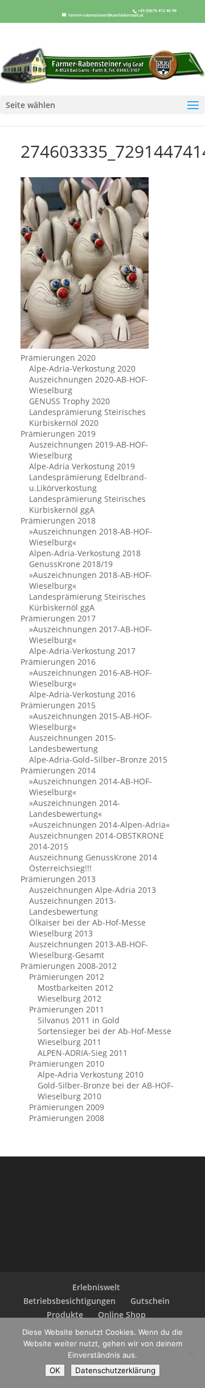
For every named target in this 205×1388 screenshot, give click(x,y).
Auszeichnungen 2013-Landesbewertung (72, 906)
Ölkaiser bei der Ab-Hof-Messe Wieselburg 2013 (87, 928)
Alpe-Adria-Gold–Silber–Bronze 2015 (98, 759)
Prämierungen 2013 (58, 879)
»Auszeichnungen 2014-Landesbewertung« (74, 808)
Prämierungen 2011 (66, 1009)
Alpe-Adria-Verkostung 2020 (82, 368)
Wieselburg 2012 (69, 998)
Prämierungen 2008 (66, 1117)
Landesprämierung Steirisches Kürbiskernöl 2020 (87, 417)
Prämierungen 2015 (58, 705)
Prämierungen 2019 (58, 433)
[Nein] (190, 1353)
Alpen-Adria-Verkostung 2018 (85, 553)
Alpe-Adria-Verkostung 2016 (82, 694)
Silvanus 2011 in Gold (79, 1020)
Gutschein (150, 1300)
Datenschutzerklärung (115, 1370)
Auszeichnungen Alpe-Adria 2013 (92, 889)
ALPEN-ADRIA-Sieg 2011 (83, 1052)
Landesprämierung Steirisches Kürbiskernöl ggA (87, 504)
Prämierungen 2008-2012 (68, 965)
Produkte (65, 1314)
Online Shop (122, 1314)
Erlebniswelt (96, 1287)
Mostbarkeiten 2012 (75, 987)
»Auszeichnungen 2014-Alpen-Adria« (99, 824)
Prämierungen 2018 (58, 520)
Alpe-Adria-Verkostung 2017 (82, 650)
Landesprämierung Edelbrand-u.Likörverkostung (88, 482)
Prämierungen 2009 (66, 1107)
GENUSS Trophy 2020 (69, 401)
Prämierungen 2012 (66, 976)
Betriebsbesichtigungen (69, 1300)
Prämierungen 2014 (58, 770)
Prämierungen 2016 (58, 661)
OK (55, 1370)
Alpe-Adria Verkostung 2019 (82, 466)
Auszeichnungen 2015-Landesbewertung (72, 743)
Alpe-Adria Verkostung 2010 (91, 1074)
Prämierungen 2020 (58, 357)
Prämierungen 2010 (66, 1063)
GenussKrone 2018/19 (71, 564)
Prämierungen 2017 (58, 618)
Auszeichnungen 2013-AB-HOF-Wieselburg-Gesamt (88, 949)
